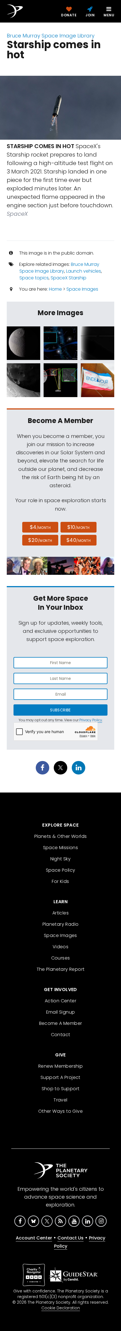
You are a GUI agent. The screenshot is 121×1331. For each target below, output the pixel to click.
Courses (60, 958)
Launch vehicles (83, 271)
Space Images (82, 289)
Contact (60, 1034)
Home (55, 289)
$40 (78, 540)
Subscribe (60, 710)
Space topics (34, 278)
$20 (40, 540)
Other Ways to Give (60, 1111)
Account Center (34, 1238)
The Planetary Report (61, 969)
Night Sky (60, 859)
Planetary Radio (60, 924)
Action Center (60, 1001)
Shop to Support (61, 1088)
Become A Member (60, 1023)
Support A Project (60, 1077)
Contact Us (70, 1238)
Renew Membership (60, 1066)
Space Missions (60, 847)
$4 (40, 527)
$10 (78, 527)
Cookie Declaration (60, 1308)
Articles (60, 913)
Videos (60, 946)
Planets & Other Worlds (60, 836)
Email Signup (60, 1012)
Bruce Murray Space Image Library (51, 35)
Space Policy (60, 870)
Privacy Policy (90, 720)
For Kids (60, 881)
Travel (60, 1100)
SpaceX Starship (68, 278)
